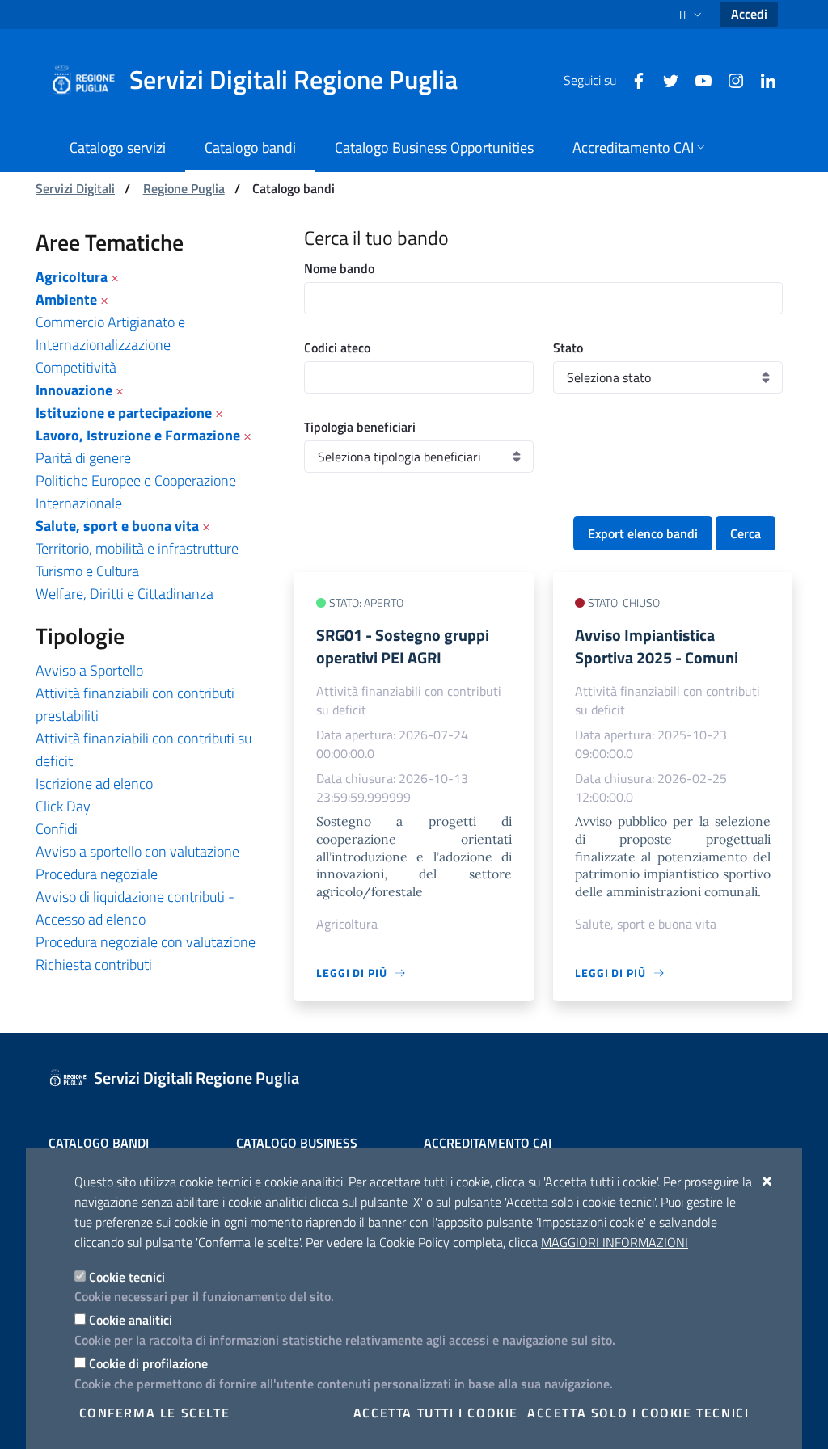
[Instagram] (729, 79)
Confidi (57, 829)
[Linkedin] (762, 79)
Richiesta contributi (94, 964)
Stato (568, 347)
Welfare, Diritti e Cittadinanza (124, 593)
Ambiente (66, 299)
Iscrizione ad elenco (94, 783)
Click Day (63, 806)
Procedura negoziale (97, 874)
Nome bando (339, 268)
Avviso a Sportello (89, 670)
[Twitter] (664, 79)
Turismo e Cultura (87, 571)
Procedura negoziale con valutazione (146, 942)
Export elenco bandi (643, 533)
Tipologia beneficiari (360, 426)
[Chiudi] (768, 1181)
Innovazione (74, 390)
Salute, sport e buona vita (117, 526)
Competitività (76, 367)
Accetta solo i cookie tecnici (638, 1413)
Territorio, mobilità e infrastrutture (137, 548)
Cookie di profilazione (148, 1363)
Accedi (749, 13)
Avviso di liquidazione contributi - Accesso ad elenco (135, 908)
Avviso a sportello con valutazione (137, 851)
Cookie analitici (130, 1319)
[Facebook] (632, 79)
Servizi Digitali (75, 188)
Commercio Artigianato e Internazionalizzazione (110, 333)
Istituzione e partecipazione (124, 412)
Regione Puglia (184, 188)
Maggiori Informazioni (614, 1242)
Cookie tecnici (127, 1277)
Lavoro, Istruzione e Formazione (138, 435)
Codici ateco (337, 347)
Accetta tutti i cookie (435, 1413)
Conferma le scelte (154, 1413)
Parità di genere (83, 458)
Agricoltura (72, 277)
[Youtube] (697, 79)
